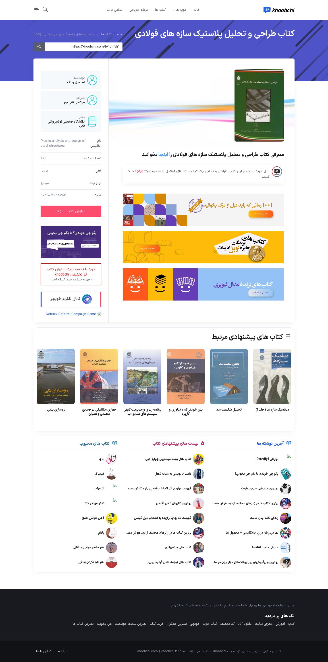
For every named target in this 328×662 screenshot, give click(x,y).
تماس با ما (114, 10)
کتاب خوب (210, 623)
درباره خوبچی (138, 10)
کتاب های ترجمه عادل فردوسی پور (169, 562)
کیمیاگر (99, 474)
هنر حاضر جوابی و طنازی (88, 547)
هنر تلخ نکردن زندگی (91, 562)
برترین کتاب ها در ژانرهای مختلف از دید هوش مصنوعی (242, 503)
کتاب (291, 623)
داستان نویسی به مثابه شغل (173, 474)
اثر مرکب (99, 489)
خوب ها (181, 10)
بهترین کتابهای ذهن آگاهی (173, 503)
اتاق (101, 459)
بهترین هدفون (177, 623)
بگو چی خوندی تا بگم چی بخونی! (256, 474)
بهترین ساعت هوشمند (131, 623)
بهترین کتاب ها (83, 623)
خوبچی (195, 623)
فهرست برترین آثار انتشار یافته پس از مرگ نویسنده (159, 489)
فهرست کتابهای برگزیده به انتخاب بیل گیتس (162, 518)
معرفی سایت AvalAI (265, 547)
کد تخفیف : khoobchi (68, 274)
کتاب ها (160, 10)
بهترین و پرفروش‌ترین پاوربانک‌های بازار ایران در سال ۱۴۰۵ (241, 562)
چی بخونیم (104, 623)
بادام (101, 533)
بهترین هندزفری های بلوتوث (259, 489)
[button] (45, 10)
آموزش (280, 623)
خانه (197, 10)
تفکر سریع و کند (94, 503)
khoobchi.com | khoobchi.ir (157, 651)
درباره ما (62, 651)
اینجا (163, 155)
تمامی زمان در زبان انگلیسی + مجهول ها (252, 533)
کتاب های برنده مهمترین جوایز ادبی (168, 459)
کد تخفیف (227, 623)
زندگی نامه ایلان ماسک (263, 518)
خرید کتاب (156, 623)
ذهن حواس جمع (93, 518)
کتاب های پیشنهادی (178, 547)
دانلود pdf (245, 623)
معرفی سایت (264, 623)
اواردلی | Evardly (267, 459)
